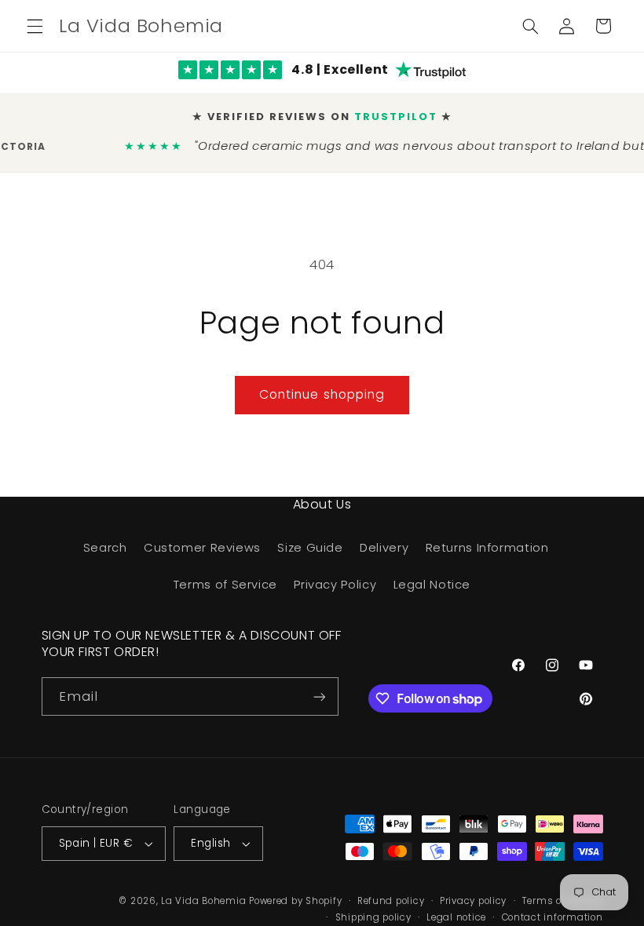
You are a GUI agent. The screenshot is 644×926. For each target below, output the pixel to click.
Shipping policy (373, 917)
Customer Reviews (202, 548)
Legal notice (456, 917)
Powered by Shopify (295, 901)
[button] (34, 26)
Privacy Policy (335, 584)
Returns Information (487, 548)
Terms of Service (225, 584)
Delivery (384, 548)
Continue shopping (322, 394)
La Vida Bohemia (205, 901)
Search (105, 548)
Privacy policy (473, 901)
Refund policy (391, 901)
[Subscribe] (319, 696)
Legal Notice (432, 584)
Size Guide (309, 548)
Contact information (552, 917)
